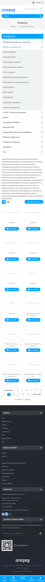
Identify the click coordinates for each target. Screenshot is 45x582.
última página (37, 394)
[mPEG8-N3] (33, 212)
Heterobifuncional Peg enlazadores (16, 77)
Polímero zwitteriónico (11, 137)
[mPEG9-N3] (12, 212)
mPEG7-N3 (12, 253)
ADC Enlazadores (10, 52)
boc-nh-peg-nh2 (9, 72)
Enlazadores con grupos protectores (16, 82)
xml (3, 442)
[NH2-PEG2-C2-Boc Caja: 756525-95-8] (12, 334)
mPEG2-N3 (12, 314)
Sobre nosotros (6, 421)
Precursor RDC (8, 127)
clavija (4, 456)
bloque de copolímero (8, 470)
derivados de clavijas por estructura (16, 42)
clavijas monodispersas (26, 26)
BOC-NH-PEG (8, 92)
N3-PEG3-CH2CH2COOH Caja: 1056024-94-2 (12, 375)
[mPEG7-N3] (12, 243)
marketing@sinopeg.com (21, 510)
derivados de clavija (8, 473)
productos (5, 428)
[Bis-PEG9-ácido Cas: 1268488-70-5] (33, 364)
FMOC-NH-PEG (9, 87)
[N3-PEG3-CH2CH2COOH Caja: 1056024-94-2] (12, 364)
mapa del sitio (6, 438)
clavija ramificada (7, 483)
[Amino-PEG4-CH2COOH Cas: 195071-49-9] (33, 334)
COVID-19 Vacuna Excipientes (14, 112)
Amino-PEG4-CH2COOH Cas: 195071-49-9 (33, 345)
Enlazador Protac (10, 57)
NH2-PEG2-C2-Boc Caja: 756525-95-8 (12, 345)
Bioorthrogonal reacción (12, 62)
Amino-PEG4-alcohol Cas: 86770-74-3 (33, 315)
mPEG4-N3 (33, 283)
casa (14, 26)
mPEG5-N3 (12, 283)
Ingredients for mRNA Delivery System (14, 463)
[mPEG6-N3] (33, 243)
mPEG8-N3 (33, 222)
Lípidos (5, 117)
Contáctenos (6, 431)
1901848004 (7, 507)
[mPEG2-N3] (12, 303)
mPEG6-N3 (33, 253)
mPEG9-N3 (12, 222)
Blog (3, 435)
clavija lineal (5, 477)
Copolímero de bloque (11, 142)
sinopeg (4, 453)
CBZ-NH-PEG (8, 97)
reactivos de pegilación (12, 107)
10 (23, 394)
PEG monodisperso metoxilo (13, 67)
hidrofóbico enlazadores (12, 102)
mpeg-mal (5, 466)
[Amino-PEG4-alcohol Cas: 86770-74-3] (33, 303)
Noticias (4, 425)
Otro (4, 152)
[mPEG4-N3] (33, 273)
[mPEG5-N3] (12, 273)
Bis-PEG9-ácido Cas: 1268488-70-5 (33, 375)
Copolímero (7, 147)
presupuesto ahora (34, 202)
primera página (8, 390)
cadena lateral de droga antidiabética (17, 132)
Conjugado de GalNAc (11, 122)
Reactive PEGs (28, 571)
